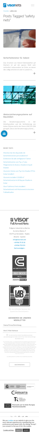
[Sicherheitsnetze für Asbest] (19, 38)
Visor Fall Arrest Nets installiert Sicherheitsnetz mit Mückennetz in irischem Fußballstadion (18, 189)
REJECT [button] (19, 430)
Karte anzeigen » (19, 248)
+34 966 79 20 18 (19, 242)
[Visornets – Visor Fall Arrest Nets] (12, 5)
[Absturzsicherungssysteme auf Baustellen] (19, 95)
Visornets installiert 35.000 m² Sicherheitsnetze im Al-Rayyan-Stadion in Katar (17, 180)
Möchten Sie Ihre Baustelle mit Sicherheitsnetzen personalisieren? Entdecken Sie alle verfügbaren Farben (17, 155)
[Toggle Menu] (32, 5)
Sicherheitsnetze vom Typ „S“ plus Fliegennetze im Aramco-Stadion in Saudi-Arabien (17, 165)
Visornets (6, 11)
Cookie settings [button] (8, 430)
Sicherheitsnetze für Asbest (16, 58)
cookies (10, 420)
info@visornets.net (19, 240)
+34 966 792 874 (19, 245)
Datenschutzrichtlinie (19, 353)
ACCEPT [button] (26, 430)
